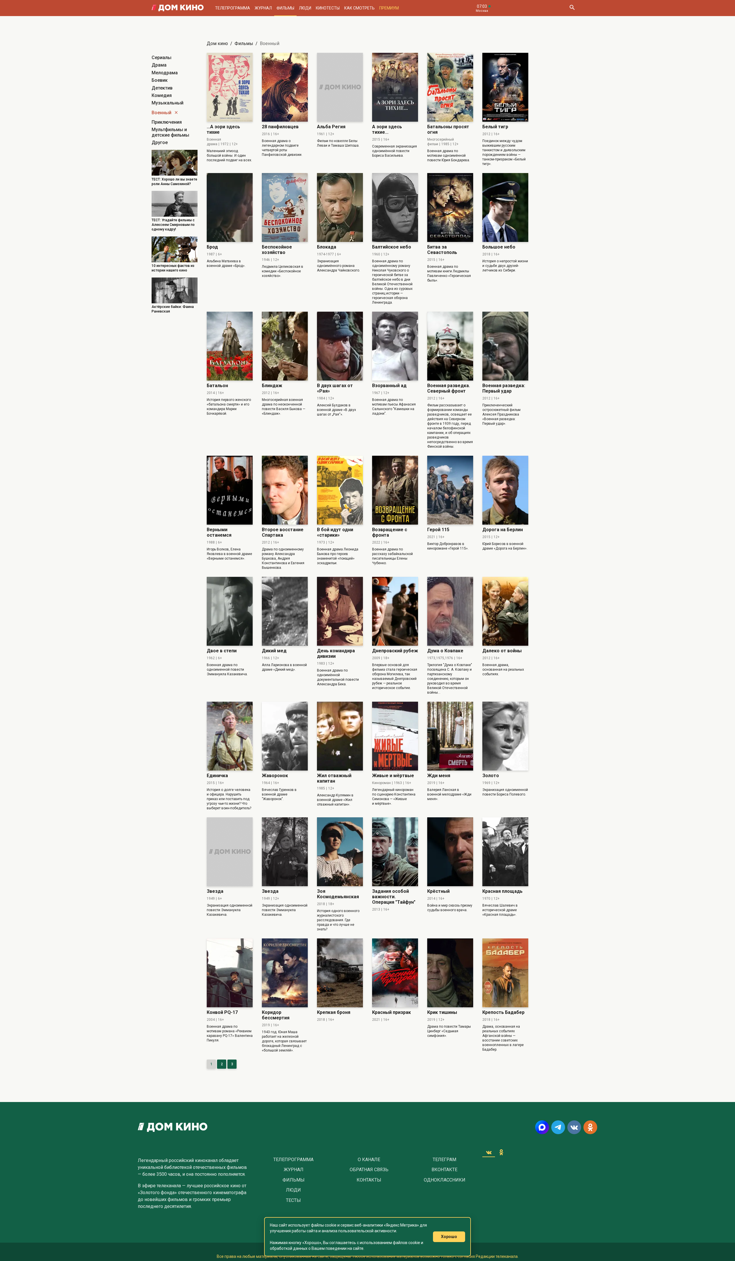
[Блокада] (340, 207)
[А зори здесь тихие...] (395, 87)
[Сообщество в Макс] (542, 1127)
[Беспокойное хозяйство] (285, 207)
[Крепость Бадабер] (505, 972)
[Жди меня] (450, 736)
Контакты (369, 1180)
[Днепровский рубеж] (395, 611)
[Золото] (505, 736)
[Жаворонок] (285, 736)
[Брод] (230, 207)
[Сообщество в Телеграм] (558, 1127)
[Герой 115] (450, 490)
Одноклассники (444, 1180)
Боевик (160, 80)
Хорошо (449, 1236)
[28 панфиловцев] (285, 87)
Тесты (293, 1200)
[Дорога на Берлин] (505, 490)
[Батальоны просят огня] (450, 87)
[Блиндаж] (285, 346)
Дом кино (217, 43)
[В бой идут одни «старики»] (340, 490)
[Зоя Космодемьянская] (340, 851)
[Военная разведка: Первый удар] (505, 346)
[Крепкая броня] (340, 972)
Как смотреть (359, 8)
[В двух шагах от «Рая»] (340, 346)
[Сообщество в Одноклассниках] (590, 1127)
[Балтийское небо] (395, 207)
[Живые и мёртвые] (395, 736)
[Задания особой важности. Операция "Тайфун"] (395, 851)
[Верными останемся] (230, 490)
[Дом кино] (178, 8)
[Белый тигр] (505, 87)
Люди (305, 8)
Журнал (263, 8)
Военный (161, 112)
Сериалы (161, 57)
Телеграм (444, 1159)
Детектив (162, 88)
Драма (159, 65)
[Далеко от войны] (505, 611)
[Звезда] (230, 851)
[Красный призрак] (395, 972)
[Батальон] (230, 346)
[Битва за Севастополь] (450, 207)
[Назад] (176, 112)
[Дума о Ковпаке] (450, 611)
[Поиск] (572, 8)
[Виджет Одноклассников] (501, 1152)
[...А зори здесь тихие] (230, 87)
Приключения (167, 122)
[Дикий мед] (285, 611)
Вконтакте (444, 1169)
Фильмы (285, 8)
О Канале (369, 1159)
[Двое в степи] (230, 611)
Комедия (162, 95)
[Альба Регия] (340, 87)
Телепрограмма (232, 8)
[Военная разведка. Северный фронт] (450, 346)
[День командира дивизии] (340, 611)
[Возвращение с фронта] (395, 490)
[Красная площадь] (505, 851)
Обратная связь (369, 1169)
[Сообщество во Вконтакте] (574, 1127)
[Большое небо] (505, 207)
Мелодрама (165, 72)
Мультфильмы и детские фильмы (170, 132)
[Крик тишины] (450, 972)
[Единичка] (230, 736)
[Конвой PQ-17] (230, 972)
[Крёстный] (450, 851)
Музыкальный (167, 103)
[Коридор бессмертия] (285, 972)
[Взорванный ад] (395, 346)
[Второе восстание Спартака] (285, 490)
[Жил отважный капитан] (340, 736)
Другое (160, 142)
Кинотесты (328, 8)
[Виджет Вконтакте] (488, 1152)
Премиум (389, 8)
